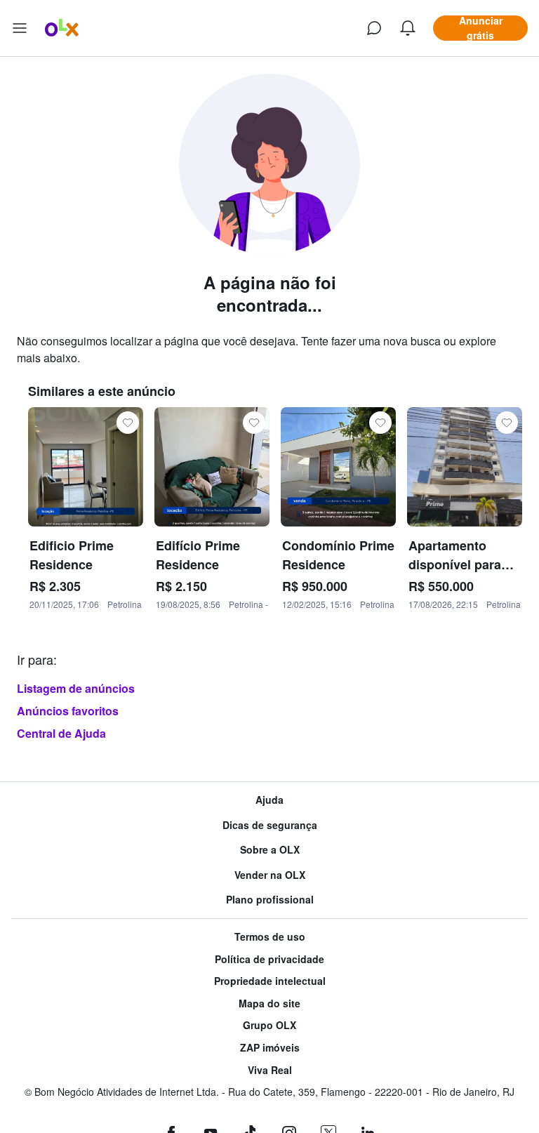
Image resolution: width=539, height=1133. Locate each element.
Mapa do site (269, 1003)
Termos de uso (269, 936)
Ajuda (269, 800)
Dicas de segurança (269, 825)
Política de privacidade (269, 959)
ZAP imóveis (270, 1047)
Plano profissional (270, 899)
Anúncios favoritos (68, 711)
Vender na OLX (269, 875)
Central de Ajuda (61, 733)
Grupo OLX (269, 1025)
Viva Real (270, 1070)
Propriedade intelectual (270, 981)
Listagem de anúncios (76, 688)
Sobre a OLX (270, 849)
